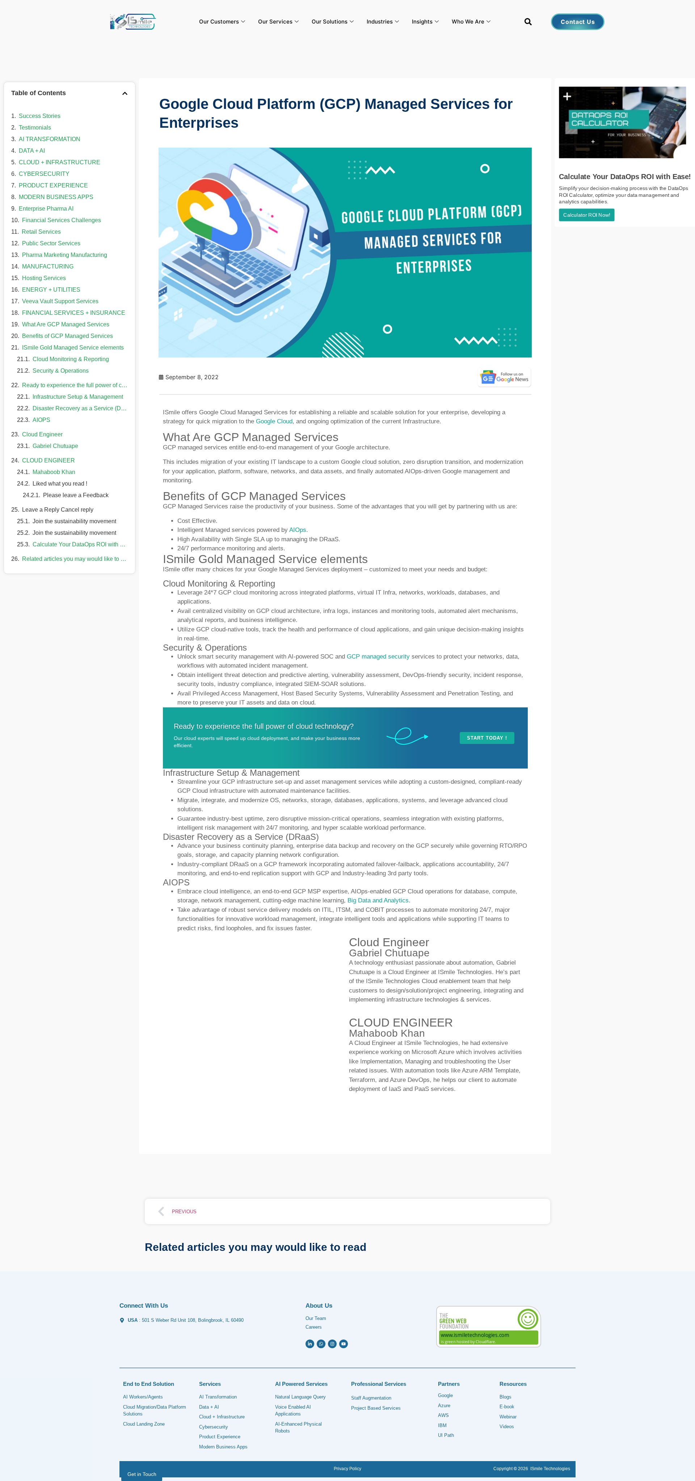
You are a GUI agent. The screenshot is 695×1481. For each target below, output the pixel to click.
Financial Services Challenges (61, 220)
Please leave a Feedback (76, 495)
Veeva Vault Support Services (60, 301)
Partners (449, 1384)
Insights (422, 21)
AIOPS (41, 420)
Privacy (341, 1468)
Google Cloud (274, 421)
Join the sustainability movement (74, 521)
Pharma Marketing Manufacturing (64, 255)
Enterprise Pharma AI (46, 209)
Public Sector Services (51, 243)
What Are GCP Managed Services (65, 324)
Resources (513, 1384)
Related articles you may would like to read (75, 559)
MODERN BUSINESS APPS (56, 197)
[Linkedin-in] (310, 1344)
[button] (528, 23)
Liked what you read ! (60, 484)
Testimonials (35, 127)
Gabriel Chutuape (55, 446)
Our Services (275, 21)
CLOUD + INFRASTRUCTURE (59, 162)
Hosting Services (44, 278)
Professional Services (378, 1384)
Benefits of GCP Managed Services (67, 336)
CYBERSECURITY (44, 174)
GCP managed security (378, 656)
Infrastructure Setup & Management (78, 397)
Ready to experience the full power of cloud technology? (75, 385)
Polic (353, 1468)
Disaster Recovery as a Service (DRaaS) (80, 408)
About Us (319, 1305)
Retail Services (41, 232)
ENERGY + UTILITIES (51, 290)
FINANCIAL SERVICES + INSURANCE (73, 313)
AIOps (297, 529)
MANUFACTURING (47, 266)
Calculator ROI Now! (586, 215)
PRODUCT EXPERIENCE (53, 185)
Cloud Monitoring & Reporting (71, 359)
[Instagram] (332, 1344)
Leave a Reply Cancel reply (57, 510)
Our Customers (219, 21)
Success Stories (39, 116)
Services (210, 1384)
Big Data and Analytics (378, 900)
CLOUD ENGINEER (48, 460)
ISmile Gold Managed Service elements (73, 347)
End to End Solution (148, 1384)
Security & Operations (61, 371)
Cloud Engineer (42, 434)
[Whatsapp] (321, 1344)
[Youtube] (343, 1344)
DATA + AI (32, 151)
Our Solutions (330, 21)
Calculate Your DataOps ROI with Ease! (80, 544)
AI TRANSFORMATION (49, 139)
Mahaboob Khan (54, 472)
